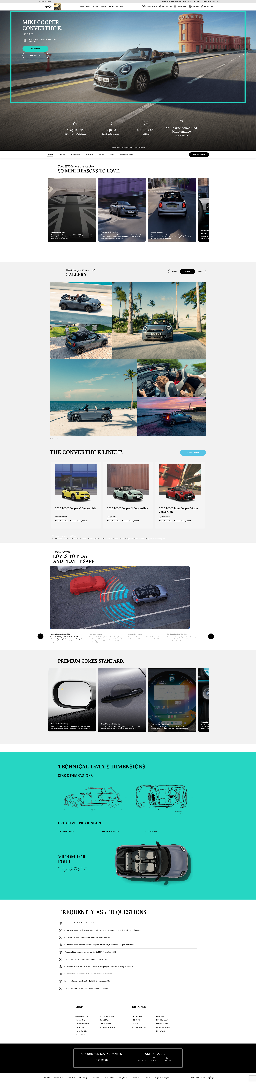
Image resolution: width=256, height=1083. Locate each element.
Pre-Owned (119, 6)
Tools (88, 6)
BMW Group (83, 1078)
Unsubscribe (96, 1078)
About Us (47, 1078)
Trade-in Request (105, 1024)
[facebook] (95, 1060)
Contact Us (71, 1078)
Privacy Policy (122, 1078)
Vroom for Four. (66, 831)
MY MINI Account (162, 1020)
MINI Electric (136, 1020)
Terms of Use (136, 1078)
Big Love (135, 1024)
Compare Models (193, 452)
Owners (111, 6)
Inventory (195, 6)
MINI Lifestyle (160, 1031)
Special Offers (182, 6)
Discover (103, 6)
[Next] (211, 636)
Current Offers (104, 1020)
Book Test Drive (167, 6)
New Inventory (80, 1020)
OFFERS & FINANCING (107, 1016)
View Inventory (35, 55)
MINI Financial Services (107, 1027)
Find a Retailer (80, 1035)
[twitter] (99, 1060)
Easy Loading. (151, 832)
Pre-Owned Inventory (82, 1024)
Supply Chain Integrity (162, 1078)
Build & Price (208, 6)
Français (147, 1078)
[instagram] (106, 1060)
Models (81, 6)
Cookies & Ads (109, 1078)
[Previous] (41, 636)
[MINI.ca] (47, 7)
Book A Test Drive (81, 1031)
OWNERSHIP (160, 1016)
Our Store (95, 6)
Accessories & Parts (163, 1027)
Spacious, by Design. (111, 832)
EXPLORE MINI (137, 1016)
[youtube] (102, 1060)
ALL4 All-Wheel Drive (139, 1027)
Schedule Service (151, 6)
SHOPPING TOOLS (82, 1016)
